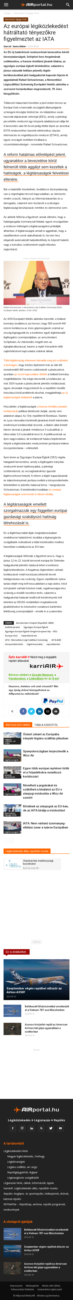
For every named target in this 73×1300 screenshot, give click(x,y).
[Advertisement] (36, 1074)
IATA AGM (56, 640)
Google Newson (42, 675)
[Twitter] (50, 1128)
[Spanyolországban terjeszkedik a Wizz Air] (12, 755)
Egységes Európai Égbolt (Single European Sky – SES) (31, 631)
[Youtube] (60, 1128)
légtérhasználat (35, 644)
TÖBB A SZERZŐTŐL (46, 725)
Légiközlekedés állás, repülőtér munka (27, 851)
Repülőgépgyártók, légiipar (22, 1172)
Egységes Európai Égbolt (36, 627)
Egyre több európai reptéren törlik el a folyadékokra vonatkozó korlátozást (46, 772)
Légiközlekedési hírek (16, 1151)
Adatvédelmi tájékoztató (49, 1289)
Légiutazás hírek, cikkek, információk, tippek (29, 1183)
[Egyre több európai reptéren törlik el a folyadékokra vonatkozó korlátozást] (12, 772)
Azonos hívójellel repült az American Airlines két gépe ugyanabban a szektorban (46, 1028)
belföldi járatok (12, 627)
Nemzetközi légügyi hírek (26, 13)
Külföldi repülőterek (10, 776)
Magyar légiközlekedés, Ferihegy (25, 1156)
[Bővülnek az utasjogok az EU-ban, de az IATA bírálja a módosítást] (12, 810)
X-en (55, 678)
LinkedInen (36, 678)
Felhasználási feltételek (22, 1289)
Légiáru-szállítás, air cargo (10, 741)
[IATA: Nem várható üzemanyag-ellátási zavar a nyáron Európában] (12, 827)
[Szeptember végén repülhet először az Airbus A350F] (36, 979)
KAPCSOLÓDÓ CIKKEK (18, 725)
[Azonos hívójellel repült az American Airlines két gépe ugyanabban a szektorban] (12, 1029)
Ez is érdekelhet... (16, 952)
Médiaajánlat (32, 1285)
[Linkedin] (31, 1128)
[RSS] (41, 1128)
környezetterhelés (14, 644)
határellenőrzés (29, 635)
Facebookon (17, 678)
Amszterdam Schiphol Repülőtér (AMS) (35, 623)
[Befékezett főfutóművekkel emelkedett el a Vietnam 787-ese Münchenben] (12, 1011)
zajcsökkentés (53, 644)
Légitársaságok (12, 760)
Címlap (7, 13)
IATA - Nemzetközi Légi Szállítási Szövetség (26, 640)
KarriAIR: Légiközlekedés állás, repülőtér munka (31, 1188)
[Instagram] (22, 1128)
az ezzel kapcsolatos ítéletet (30, 374)
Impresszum (16, 1285)
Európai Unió (11, 635)
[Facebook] (12, 1128)
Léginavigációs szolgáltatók (23, 1177)
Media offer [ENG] (51, 1285)
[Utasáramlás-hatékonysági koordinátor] (13, 864)
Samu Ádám (19, 46)
